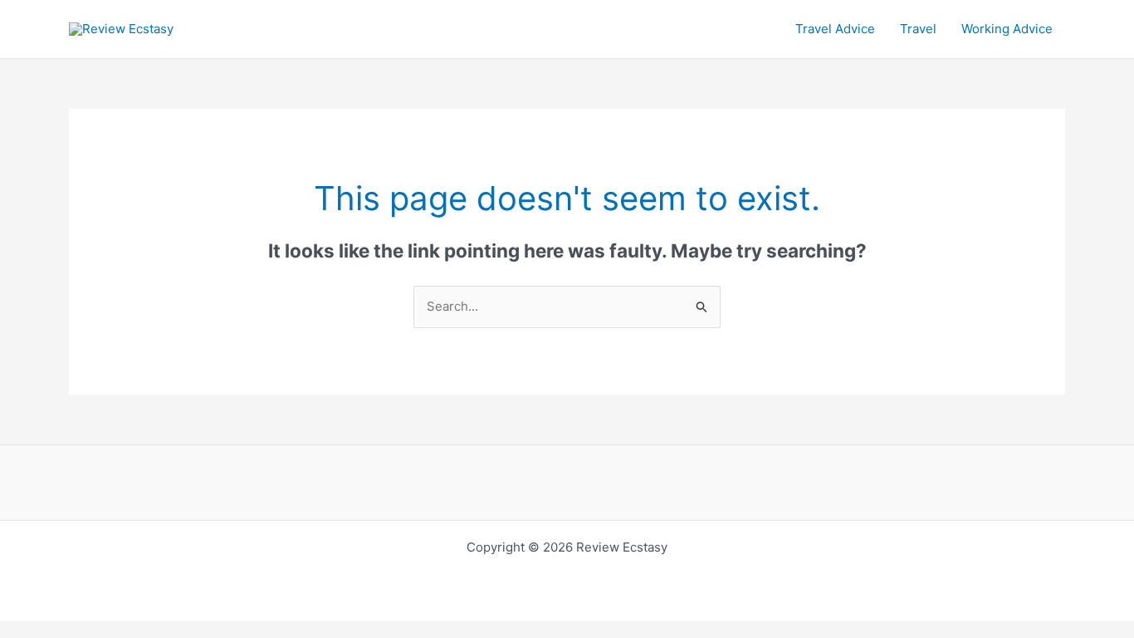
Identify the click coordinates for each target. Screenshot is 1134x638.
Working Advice (1007, 29)
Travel (918, 29)
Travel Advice (835, 29)
